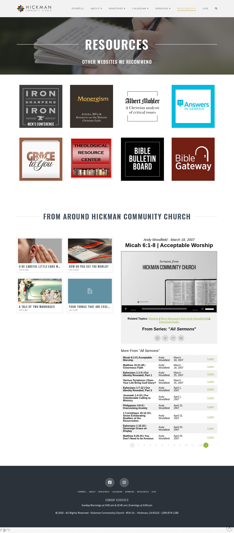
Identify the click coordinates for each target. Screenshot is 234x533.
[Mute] (202, 308)
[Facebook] (109, 482)
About (92, 492)
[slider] (210, 309)
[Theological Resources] (91, 159)
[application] (169, 308)
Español (82, 492)
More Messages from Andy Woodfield (183, 318)
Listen (210, 358)
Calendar (117, 492)
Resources (143, 492)
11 (192, 445)
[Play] (125, 308)
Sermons (129, 492)
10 (186, 445)
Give (154, 492)
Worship (154, 318)
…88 (199, 445)
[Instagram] (124, 482)
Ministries (103, 492)
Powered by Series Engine (204, 454)
